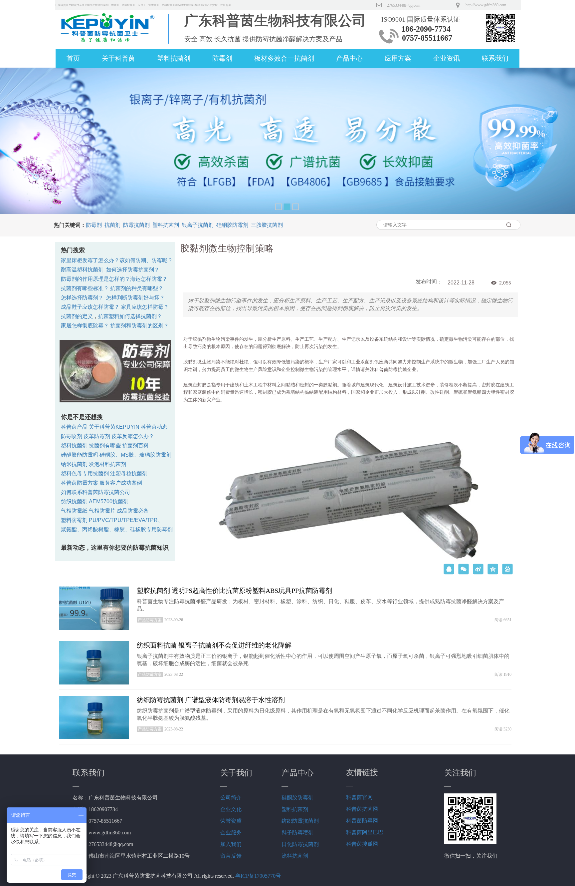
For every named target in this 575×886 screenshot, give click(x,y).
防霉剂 (222, 58)
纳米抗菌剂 (74, 464)
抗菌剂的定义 (77, 316)
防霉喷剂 (71, 436)
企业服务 (231, 832)
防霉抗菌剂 (136, 225)
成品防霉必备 (133, 511)
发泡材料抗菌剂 (107, 464)
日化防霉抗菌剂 (300, 844)
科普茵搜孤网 (362, 844)
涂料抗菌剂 (295, 856)
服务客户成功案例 (120, 483)
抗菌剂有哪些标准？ (85, 288)
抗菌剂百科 (135, 445)
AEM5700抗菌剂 (108, 501)
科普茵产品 (74, 427)
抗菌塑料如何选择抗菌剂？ (130, 316)
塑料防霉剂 (74, 520)
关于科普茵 (118, 58)
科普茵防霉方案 (79, 483)
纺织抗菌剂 (74, 501)
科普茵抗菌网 (362, 809)
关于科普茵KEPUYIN (114, 427)
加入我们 (231, 844)
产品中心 (349, 58)
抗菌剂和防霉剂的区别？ (139, 325)
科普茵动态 (154, 427)
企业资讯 (446, 58)
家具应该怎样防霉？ (145, 307)
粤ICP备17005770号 (258, 876)
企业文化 (231, 809)
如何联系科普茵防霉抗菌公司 (95, 492)
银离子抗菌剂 (198, 225)
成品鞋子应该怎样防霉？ (90, 307)
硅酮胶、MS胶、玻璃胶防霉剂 (135, 455)
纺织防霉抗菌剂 (300, 821)
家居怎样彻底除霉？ (85, 325)
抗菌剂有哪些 (105, 445)
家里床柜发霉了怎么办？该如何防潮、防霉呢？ (117, 260)
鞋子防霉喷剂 (297, 832)
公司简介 (231, 797)
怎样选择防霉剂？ (82, 297)
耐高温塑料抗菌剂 (82, 269)
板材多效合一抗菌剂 (284, 58)
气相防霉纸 (74, 511)
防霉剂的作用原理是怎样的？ (95, 279)
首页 (73, 58)
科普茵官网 (359, 797)
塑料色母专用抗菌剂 (85, 473)
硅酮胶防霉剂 (232, 225)
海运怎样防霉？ (148, 279)
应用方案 (398, 58)
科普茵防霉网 (362, 820)
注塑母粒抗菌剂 (128, 473)
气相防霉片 (102, 511)
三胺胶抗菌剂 (267, 225)
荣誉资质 (231, 821)
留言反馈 (231, 856)
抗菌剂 (112, 225)
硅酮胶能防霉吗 (79, 455)
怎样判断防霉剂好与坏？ (135, 297)
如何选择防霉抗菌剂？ (132, 269)
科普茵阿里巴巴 (364, 832)
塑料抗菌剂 (173, 58)
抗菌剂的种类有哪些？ (136, 288)
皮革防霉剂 (97, 436)
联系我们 (495, 58)
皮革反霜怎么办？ (132, 436)
